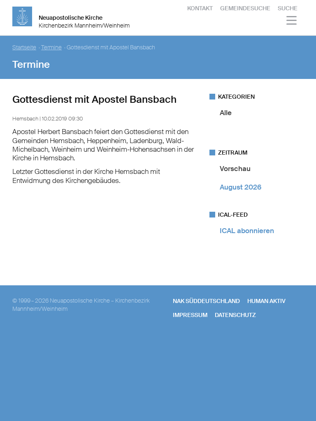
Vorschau (235, 168)
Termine (51, 47)
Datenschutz (235, 315)
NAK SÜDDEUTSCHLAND (206, 301)
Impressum (190, 315)
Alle (226, 112)
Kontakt (200, 8)
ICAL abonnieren (247, 230)
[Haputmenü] (291, 21)
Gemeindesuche (245, 8)
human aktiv (266, 301)
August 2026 (240, 187)
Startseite (24, 47)
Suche (287, 8)
